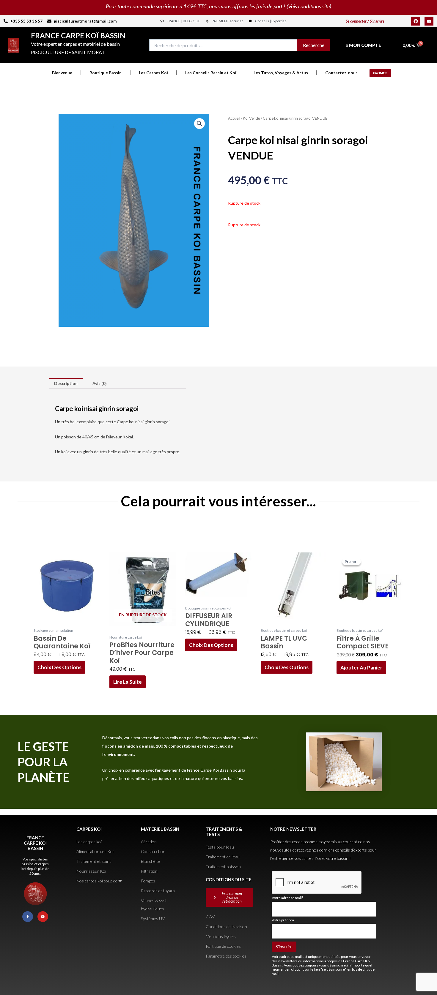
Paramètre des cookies (226, 955)
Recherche (313, 45)
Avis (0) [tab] (99, 383)
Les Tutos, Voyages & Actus (281, 72)
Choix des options (59, 667)
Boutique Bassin (105, 72)
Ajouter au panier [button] (361, 667)
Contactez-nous (341, 72)
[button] (199, 123)
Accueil (234, 118)
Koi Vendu (251, 118)
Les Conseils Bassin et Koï (210, 72)
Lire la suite (127, 682)
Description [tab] (66, 383)
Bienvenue (62, 72)
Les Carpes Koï (153, 72)
